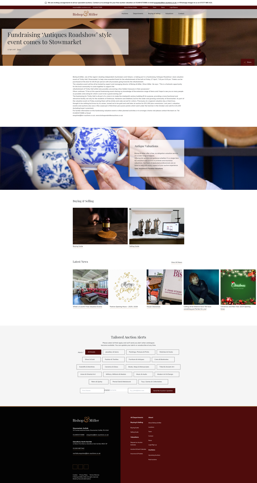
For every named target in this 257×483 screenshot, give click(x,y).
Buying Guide (135, 427)
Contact (181, 13)
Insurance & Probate (137, 453)
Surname (106, 390)
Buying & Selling (154, 13)
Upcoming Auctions (154, 455)
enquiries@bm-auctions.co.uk (165, 3)
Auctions (125, 13)
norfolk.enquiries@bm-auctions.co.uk (86, 453)
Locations (145, 7)
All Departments (137, 417)
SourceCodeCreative (84, 479)
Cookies (75, 475)
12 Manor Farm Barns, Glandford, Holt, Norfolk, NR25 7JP (90, 444)
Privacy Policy (83, 475)
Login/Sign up (152, 445)
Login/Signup (174, 7)
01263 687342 (78, 448)
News (163, 7)
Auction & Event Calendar (138, 449)
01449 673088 (97, 7)
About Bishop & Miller (130, 7)
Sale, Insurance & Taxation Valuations (149, 169)
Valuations (169, 13)
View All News (176, 262)
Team (154, 7)
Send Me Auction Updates (163, 391)
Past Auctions (152, 459)
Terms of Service (94, 475)
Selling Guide (134, 432)
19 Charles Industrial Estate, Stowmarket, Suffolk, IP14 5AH (91, 430)
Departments (138, 13)
